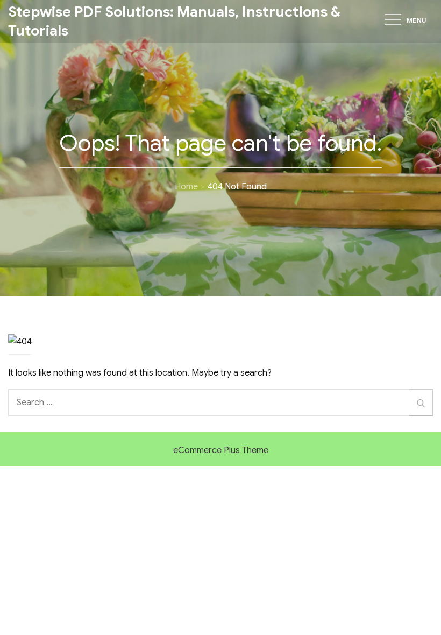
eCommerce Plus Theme (220, 450)
